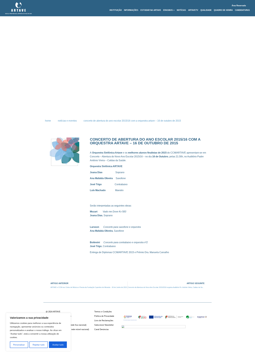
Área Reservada (239, 5)
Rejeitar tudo (39, 345)
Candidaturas (242, 10)
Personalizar (19, 345)
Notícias (181, 10)
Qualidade (206, 10)
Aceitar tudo (58, 345)
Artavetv (193, 10)
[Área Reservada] (249, 5)
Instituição (115, 10)
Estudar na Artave (150, 10)
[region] (38, 332)
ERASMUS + (169, 10)
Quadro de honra (223, 10)
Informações (131, 10)
